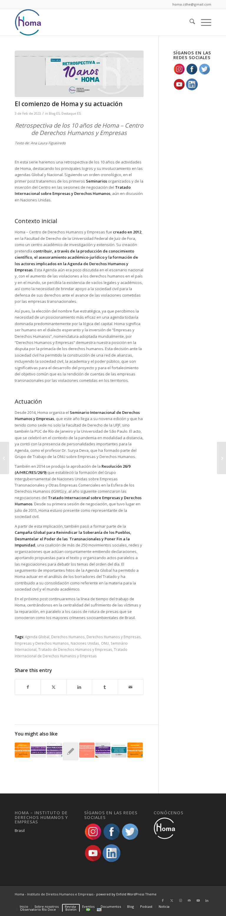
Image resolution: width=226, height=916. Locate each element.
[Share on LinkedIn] (79, 687)
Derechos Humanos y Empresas (114, 636)
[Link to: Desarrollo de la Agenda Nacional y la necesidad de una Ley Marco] (86, 750)
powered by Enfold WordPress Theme (126, 894)
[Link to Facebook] (162, 900)
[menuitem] (189, 22)
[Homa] (28, 22)
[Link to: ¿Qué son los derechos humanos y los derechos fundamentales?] (103, 750)
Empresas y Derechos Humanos (42, 643)
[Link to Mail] (189, 900)
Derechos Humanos (68, 636)
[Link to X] (171, 900)
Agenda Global (37, 636)
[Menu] (203, 22)
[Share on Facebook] (28, 687)
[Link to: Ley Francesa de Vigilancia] (135, 750)
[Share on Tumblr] (104, 687)
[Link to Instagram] (180, 900)
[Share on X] (53, 687)
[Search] (189, 22)
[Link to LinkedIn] (206, 900)
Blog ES (54, 113)
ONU (105, 643)
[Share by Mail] (130, 687)
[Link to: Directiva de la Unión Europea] (22, 750)
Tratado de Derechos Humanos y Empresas (75, 649)
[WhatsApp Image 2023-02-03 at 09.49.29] (79, 74)
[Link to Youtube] (198, 900)
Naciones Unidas (85, 643)
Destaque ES (71, 113)
